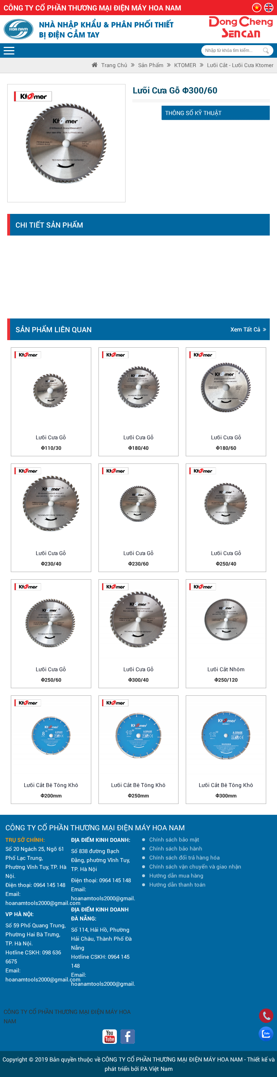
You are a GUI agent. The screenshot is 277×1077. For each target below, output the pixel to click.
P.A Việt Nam (156, 1068)
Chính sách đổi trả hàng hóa (184, 857)
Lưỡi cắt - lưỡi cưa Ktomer (240, 65)
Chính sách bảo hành (175, 848)
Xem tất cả (245, 329)
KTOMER (185, 65)
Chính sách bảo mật (174, 839)
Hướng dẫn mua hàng (176, 875)
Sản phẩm (150, 65)
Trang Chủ (114, 65)
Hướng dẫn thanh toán (177, 884)
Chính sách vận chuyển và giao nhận (195, 866)
